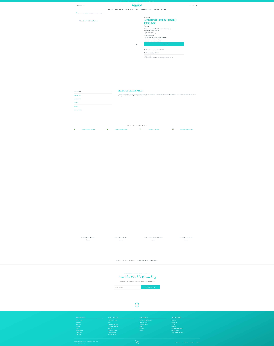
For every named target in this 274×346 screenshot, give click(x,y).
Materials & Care (144, 322)
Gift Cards (78, 334)
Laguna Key (148, 17)
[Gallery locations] (190, 5)
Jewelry (110, 9)
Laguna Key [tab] (77, 95)
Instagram (177, 342)
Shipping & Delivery (113, 324)
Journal (141, 326)
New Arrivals (79, 320)
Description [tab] (77, 91)
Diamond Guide (143, 324)
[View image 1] (136, 44)
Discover (156, 9)
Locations (174, 320)
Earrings (86, 12)
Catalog (141, 330)
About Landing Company (146, 320)
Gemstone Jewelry (157, 57)
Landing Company (79, 341)
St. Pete (173, 324)
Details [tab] (76, 102)
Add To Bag (164, 44)
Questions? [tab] (77, 99)
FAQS (109, 322)
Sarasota (174, 326)
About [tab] (76, 106)
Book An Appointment (177, 328)
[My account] (84, 5)
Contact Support (112, 332)
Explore (163, 9)
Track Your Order (112, 320)
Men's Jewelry (119, 9)
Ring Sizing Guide (112, 330)
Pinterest (198, 342)
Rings (77, 328)
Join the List (150, 287)
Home (78, 12)
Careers (142, 328)
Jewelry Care (111, 328)
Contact (83, 343)
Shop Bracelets (151, 1)
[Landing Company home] (137, 305)
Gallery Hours (175, 330)
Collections (129, 9)
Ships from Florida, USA (178, 332)
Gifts (136, 9)
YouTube (192, 342)
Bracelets (78, 324)
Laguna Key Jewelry (168, 57)
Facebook (186, 342)
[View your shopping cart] (197, 5)
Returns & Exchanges (113, 326)
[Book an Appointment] (193, 5)
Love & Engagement (146, 9)
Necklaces (78, 322)
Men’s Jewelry (79, 330)
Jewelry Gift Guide (112, 334)
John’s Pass (174, 322)
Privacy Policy (77, 343)
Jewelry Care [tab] (78, 110)
